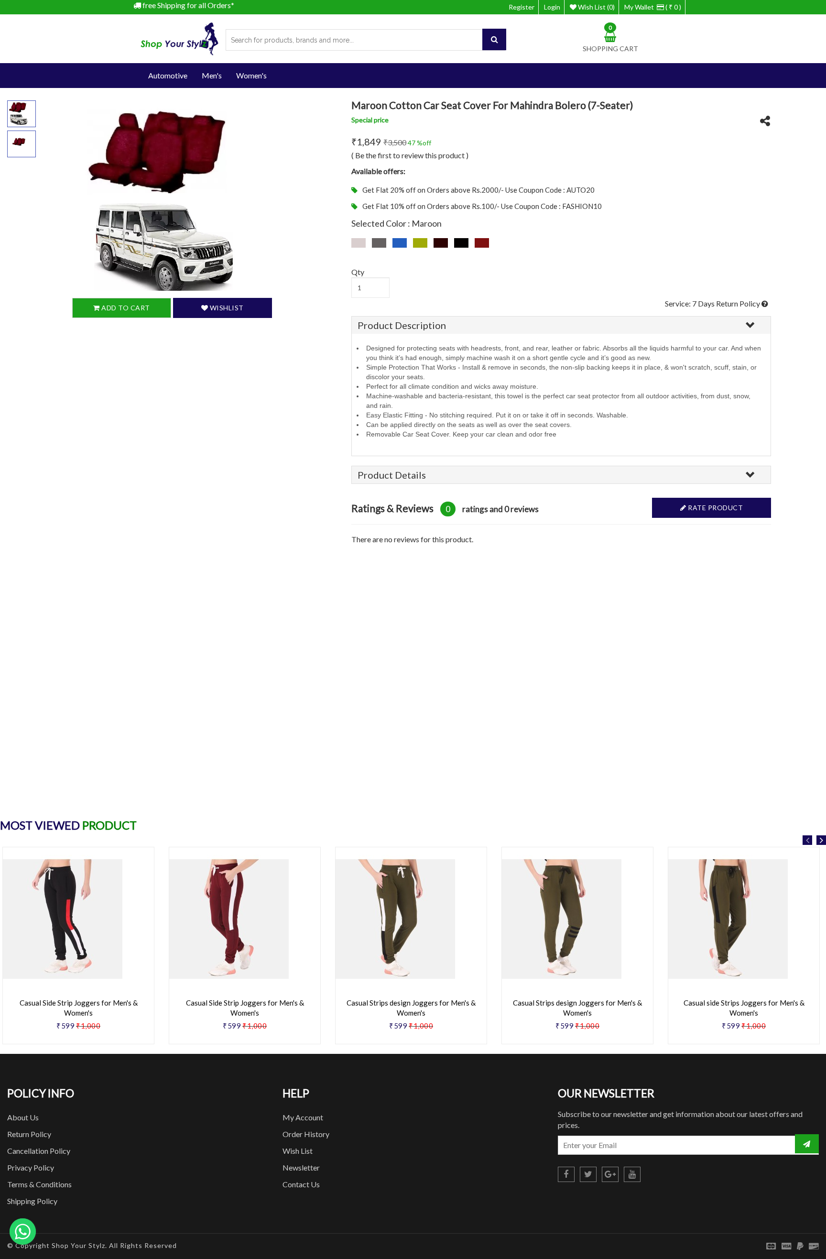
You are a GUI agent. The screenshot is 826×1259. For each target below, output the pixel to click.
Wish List (298, 1150)
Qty (357, 271)
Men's (212, 75)
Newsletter (301, 1167)
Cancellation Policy (38, 1150)
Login (552, 7)
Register (521, 7)
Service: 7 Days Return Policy (713, 303)
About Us (23, 1117)
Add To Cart (125, 308)
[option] (245, 949)
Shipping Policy (32, 1200)
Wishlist (226, 308)
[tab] (561, 325)
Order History (306, 1134)
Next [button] (821, 840)
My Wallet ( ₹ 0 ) (652, 7)
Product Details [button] (392, 475)
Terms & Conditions (39, 1184)
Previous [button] (807, 840)
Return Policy (29, 1134)
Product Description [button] (402, 325)
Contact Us (301, 1184)
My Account (303, 1117)
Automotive (167, 75)
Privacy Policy (30, 1167)
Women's (251, 75)
